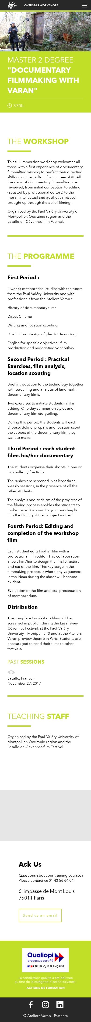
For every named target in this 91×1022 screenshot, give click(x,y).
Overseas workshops (41, 5)
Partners (61, 1015)
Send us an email (40, 915)
